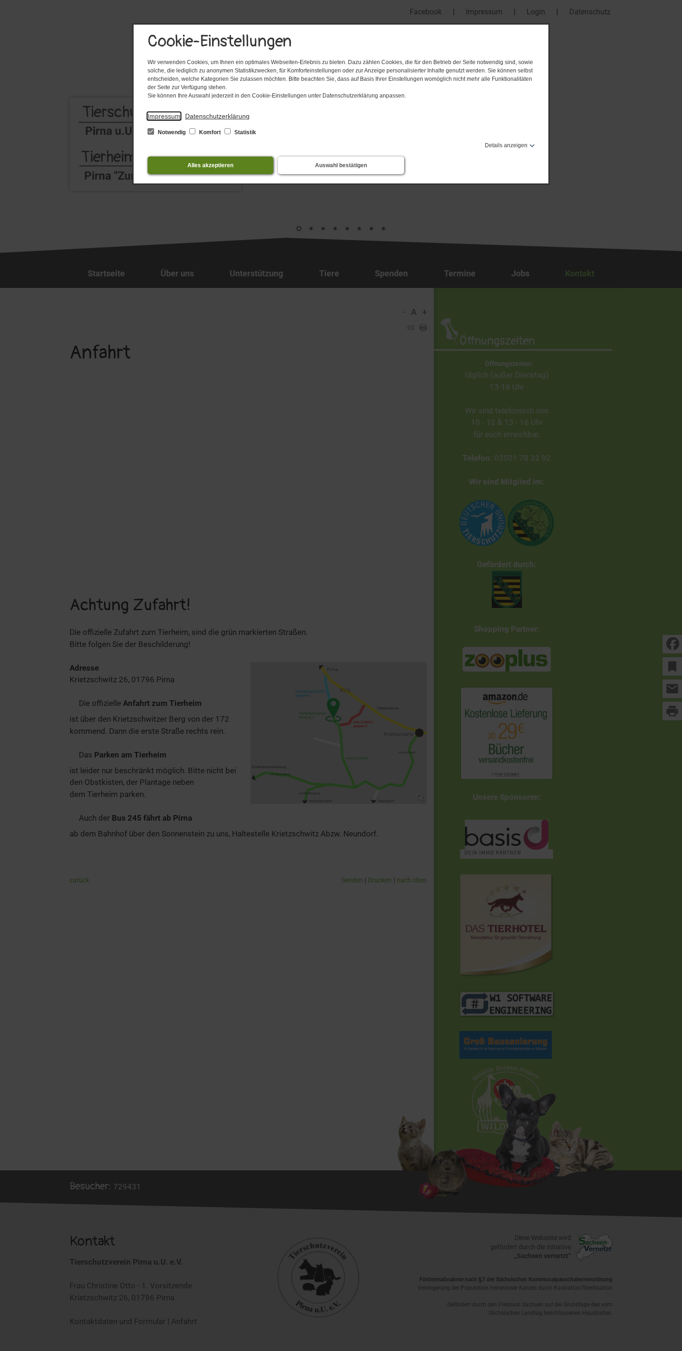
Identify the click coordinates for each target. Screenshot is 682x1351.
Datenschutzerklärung (217, 116)
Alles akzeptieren (210, 165)
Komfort (210, 132)
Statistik (244, 132)
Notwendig (171, 132)
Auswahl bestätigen (341, 165)
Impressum (164, 116)
